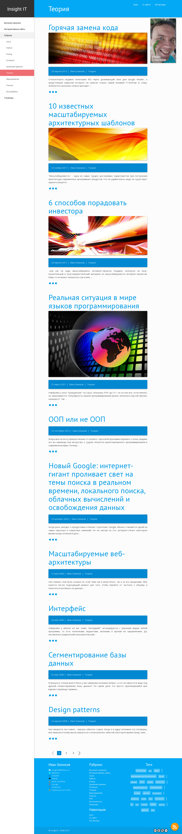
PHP (91, 798)
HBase (153, 804)
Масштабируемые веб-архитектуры (86, 558)
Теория (9, 73)
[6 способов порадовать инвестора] (97, 283)
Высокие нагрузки (12, 23)
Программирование (140, 788)
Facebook (159, 799)
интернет (144, 804)
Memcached (133, 782)
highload (144, 810)
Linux (8, 41)
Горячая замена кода (83, 27)
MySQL (144, 799)
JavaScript (160, 782)
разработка (134, 799)
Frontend (10, 60)
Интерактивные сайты (14, 29)
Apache (146, 793)
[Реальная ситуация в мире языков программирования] (97, 404)
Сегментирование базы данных (87, 659)
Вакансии (93, 804)
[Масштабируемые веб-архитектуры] (97, 594)
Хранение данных (14, 66)
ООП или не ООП (76, 419)
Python (9, 48)
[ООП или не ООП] (97, 451)
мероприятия (156, 787)
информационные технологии (143, 776)
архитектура (161, 804)
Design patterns (74, 709)
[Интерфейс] (97, 640)
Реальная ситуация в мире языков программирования (93, 301)
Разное (9, 85)
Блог (136, 4)
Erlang (9, 54)
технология (141, 771)
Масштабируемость (157, 793)
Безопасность (95, 801)
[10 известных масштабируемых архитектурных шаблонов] (97, 188)
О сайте (146, 4)
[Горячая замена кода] (97, 91)
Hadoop (150, 782)
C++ (131, 804)
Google (137, 793)
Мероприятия (12, 79)
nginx (156, 771)
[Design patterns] (97, 738)
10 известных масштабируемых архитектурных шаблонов (91, 114)
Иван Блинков (77, 71)
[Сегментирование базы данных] (97, 695)
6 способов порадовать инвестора (87, 207)
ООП (142, 782)
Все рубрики (12, 91)
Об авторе (160, 4)
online (137, 804)
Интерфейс (67, 608)
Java (150, 799)
